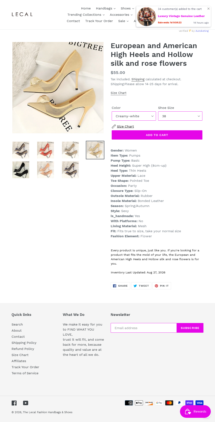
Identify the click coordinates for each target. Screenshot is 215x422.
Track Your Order (25, 367)
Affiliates (19, 361)
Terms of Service (25, 373)
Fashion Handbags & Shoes (54, 412)
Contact (18, 337)
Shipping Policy (24, 343)
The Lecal (29, 412)
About (17, 330)
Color (116, 108)
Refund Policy (23, 349)
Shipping (137, 79)
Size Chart (118, 93)
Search (17, 324)
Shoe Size (166, 108)
